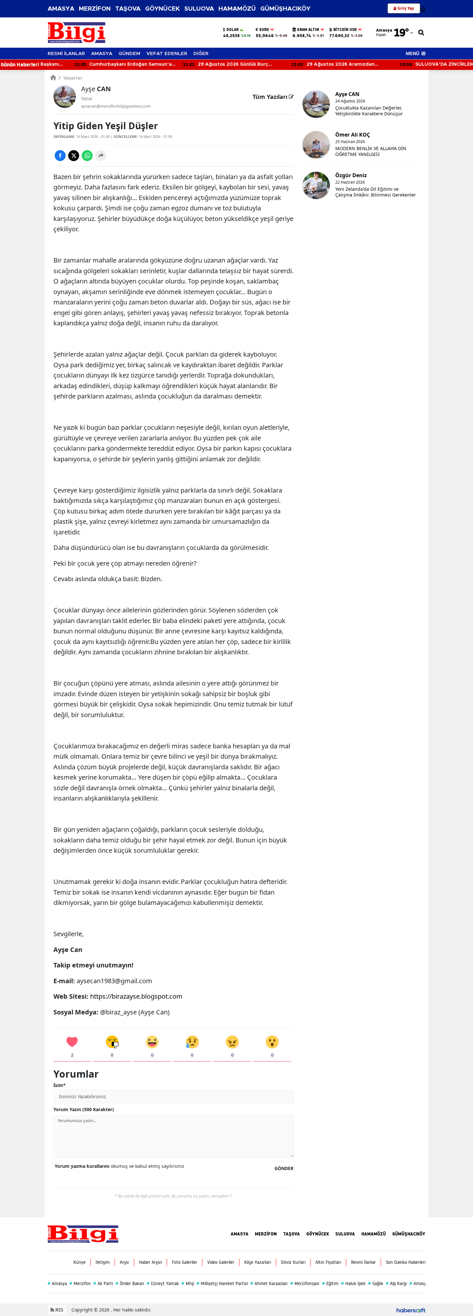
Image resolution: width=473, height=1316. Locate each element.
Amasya (57, 1283)
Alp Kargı (396, 1283)
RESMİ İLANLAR (66, 53)
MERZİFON (95, 9)
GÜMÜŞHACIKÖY (285, 9)
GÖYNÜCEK (162, 9)
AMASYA (61, 9)
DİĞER (201, 53)
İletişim (103, 1262)
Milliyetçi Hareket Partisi (222, 1283)
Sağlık (375, 1283)
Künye (79, 1262)
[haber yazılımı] (410, 1309)
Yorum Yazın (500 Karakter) (83, 1109)
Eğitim (330, 1283)
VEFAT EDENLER (166, 53)
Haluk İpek (353, 1283)
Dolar (232, 30)
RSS (58, 1310)
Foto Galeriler (184, 1262)
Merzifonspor (305, 1283)
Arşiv (124, 1262)
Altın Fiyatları (328, 1262)
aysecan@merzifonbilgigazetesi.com (116, 106)
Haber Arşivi (150, 1262)
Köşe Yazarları (257, 1262)
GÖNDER (283, 1168)
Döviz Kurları (293, 1262)
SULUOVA (199, 9)
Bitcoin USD (345, 30)
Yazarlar (71, 77)
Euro (264, 30)
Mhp (187, 1283)
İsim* (59, 1085)
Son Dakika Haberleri (405, 1262)
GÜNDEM (129, 53)
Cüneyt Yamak (163, 1283)
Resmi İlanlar (363, 1262)
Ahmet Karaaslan (269, 1283)
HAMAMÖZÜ (237, 9)
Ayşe (96, 88)
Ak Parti (103, 1283)
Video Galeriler (220, 1262)
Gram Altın (308, 30)
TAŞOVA (128, 9)
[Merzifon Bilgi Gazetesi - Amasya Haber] (83, 1233)
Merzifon (80, 1283)
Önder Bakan (130, 1283)
